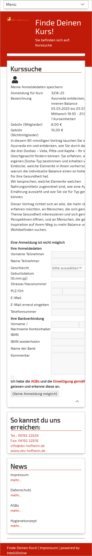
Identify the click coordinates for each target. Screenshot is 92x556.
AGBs (35, 381)
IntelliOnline (17, 553)
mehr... (15, 480)
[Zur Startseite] (18, 17)
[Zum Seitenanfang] (77, 401)
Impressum (49, 548)
